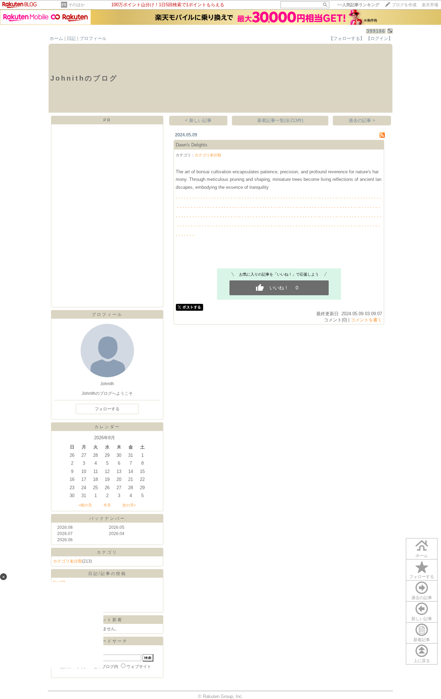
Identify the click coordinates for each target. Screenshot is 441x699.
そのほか (76, 4)
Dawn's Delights (191, 144)
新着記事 (421, 639)
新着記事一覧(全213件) (280, 120)
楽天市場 (430, 4)
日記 (71, 38)
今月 (107, 505)
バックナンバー (107, 518)
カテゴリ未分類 (67, 561)
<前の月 (85, 505)
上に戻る (421, 660)
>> (358, 4)
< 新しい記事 (198, 120)
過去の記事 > (362, 120)
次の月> (129, 505)
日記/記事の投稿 (107, 573)
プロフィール (93, 38)
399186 (376, 31)
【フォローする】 (347, 38)
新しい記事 (421, 618)
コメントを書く (366, 319)
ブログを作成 (404, 4)
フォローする (421, 576)
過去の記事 (421, 597)
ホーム (56, 38)
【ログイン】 (379, 38)
